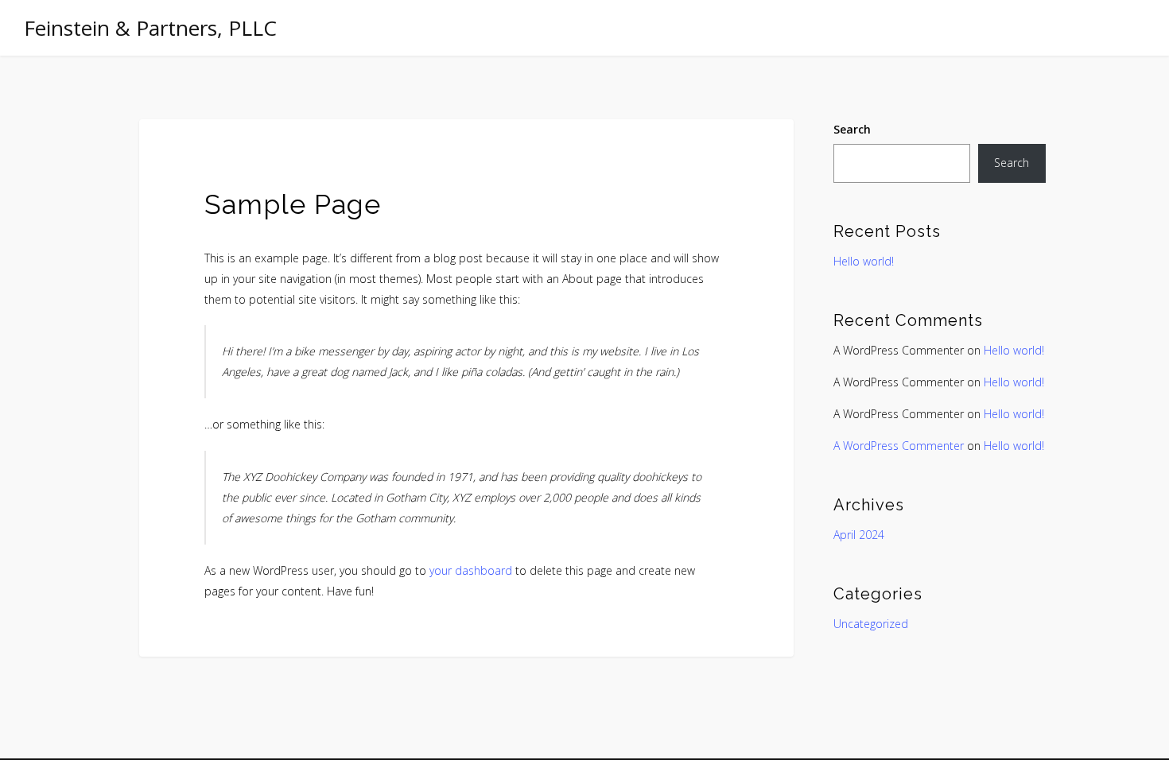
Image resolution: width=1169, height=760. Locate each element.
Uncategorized (870, 623)
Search (852, 129)
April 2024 (858, 534)
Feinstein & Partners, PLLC (150, 28)
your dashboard (470, 570)
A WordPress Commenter (898, 445)
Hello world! (863, 261)
